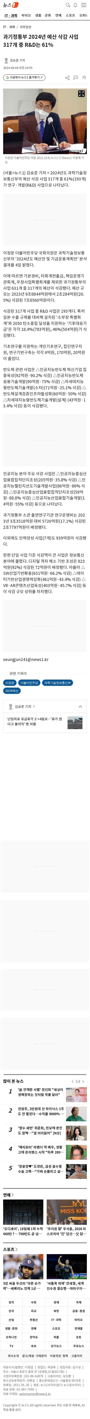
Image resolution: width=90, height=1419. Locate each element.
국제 (78, 1302)
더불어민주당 (29, 682)
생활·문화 (11, 1328)
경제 (56, 1302)
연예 (7, 1195)
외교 (33, 1311)
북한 (56, 1311)
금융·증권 (78, 1311)
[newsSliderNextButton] (83, 1081)
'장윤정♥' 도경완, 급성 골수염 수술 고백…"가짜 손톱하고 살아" (40, 1171)
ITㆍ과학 (9, 27)
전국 (11, 1311)
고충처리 (76, 1356)
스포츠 (8, 1249)
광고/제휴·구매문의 (34, 1356)
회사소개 (13, 1356)
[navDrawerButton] (84, 4)
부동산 (34, 1320)
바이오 (79, 1320)
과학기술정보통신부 (57, 682)
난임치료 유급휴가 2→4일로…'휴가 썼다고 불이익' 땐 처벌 (35, 721)
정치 (11, 1302)
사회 (33, 1302)
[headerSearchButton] (68, 4)
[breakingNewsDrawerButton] (75, 4)
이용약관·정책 (59, 1356)
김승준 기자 (17, 60)
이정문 (9, 682)
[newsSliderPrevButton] (73, 1081)
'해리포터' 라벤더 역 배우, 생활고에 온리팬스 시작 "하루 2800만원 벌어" (40, 1152)
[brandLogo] (11, 4)
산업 (11, 1320)
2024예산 (11, 690)
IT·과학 (56, 1320)
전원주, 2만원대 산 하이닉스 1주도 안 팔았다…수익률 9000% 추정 (41, 1114)
